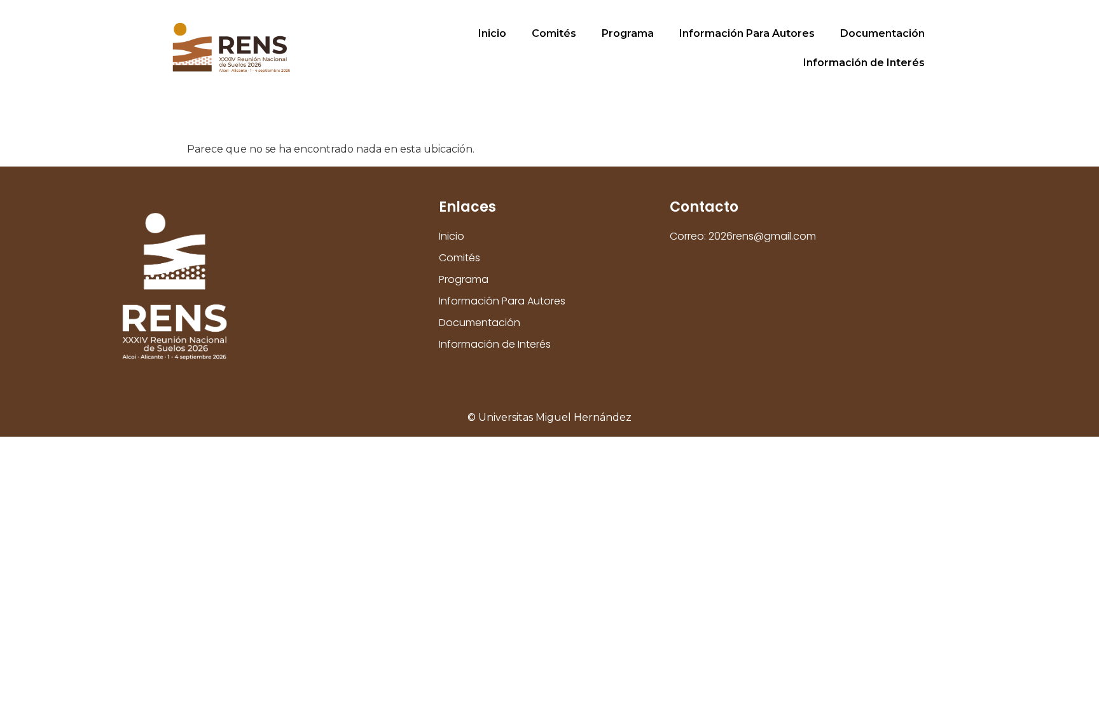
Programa (628, 33)
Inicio (492, 33)
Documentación (882, 33)
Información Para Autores (747, 33)
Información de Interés (864, 63)
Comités (554, 33)
